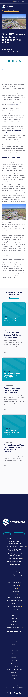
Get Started (6, 510)
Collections (14, 609)
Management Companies (14, 627)
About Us (13, 657)
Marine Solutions (14, 572)
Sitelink (14, 588)
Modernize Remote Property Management (14, 565)
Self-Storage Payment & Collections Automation (15, 554)
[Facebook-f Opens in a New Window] (14, 694)
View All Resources (14, 297)
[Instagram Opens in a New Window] (20, 694)
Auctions (14, 603)
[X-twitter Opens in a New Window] (8, 694)
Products (13, 579)
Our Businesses (14, 663)
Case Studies (15, 650)
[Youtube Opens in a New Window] (17, 694)
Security (7, 687)
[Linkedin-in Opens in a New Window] (11, 694)
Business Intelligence (14, 606)
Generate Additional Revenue (14, 561)
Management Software (14, 582)
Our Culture (14, 666)
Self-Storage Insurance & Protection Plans (15, 550)
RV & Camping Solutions (14, 575)
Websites (14, 618)
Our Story (14, 660)
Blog (14, 635)
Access (14, 594)
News (14, 678)
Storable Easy (14, 591)
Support (16, 1)
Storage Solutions (13, 538)
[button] (9, 61)
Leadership (14, 672)
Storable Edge (14, 585)
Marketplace (14, 615)
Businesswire (14, 104)
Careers (14, 675)
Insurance (14, 621)
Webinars (14, 638)
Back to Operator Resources (11, 11)
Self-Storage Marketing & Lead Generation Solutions (14, 542)
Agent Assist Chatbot (14, 597)
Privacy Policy (15, 687)
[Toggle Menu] (23, 6)
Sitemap (21, 687)
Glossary (14, 644)
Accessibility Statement (14, 688)
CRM (14, 612)
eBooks (14, 641)
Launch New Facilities (14, 569)
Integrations (14, 624)
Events (15, 647)
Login (23, 1)
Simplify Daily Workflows (14, 558)
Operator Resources (13, 631)
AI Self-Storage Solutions (14, 600)
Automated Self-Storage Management (14, 546)
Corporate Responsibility (14, 669)
